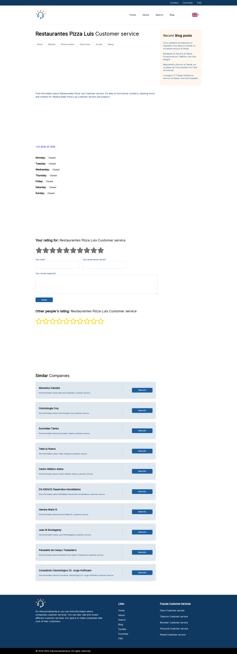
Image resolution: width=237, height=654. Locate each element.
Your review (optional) (46, 273)
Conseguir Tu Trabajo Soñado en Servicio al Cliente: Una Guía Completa (180, 76)
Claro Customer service (172, 610)
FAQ (199, 2)
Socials (99, 44)
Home (133, 14)
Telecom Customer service (174, 616)
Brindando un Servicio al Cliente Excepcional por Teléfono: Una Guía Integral (179, 56)
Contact (174, 2)
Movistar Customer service (174, 622)
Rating (110, 44)
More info (142, 390)
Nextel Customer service (173, 634)
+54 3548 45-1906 (45, 146)
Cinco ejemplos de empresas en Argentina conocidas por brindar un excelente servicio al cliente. (179, 46)
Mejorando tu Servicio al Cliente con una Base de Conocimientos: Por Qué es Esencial (180, 67)
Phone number (67, 44)
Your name (40, 259)
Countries (188, 2)
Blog (172, 14)
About (146, 14)
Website (51, 44)
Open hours (85, 44)
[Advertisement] (96, 70)
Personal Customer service (174, 628)
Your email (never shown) (94, 259)
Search (159, 14)
